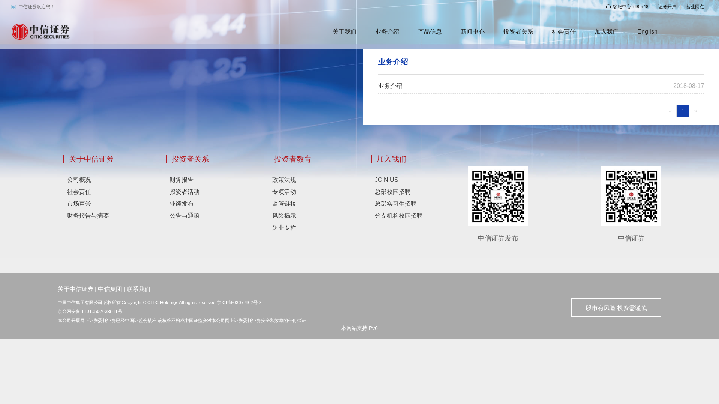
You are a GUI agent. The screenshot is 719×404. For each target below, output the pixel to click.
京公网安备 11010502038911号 (90, 311)
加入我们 (607, 31)
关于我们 (345, 31)
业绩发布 (182, 204)
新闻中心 (473, 31)
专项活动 (284, 192)
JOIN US (386, 180)
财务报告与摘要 (88, 215)
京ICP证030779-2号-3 (239, 302)
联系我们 (139, 289)
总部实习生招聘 (396, 204)
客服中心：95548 (631, 6)
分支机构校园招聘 (399, 215)
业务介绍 (387, 31)
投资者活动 (185, 192)
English (647, 31)
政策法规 (284, 180)
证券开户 (667, 6)
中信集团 (110, 289)
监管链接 (284, 204)
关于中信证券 (91, 159)
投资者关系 (518, 31)
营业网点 (695, 6)
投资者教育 (293, 159)
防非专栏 (284, 227)
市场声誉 (79, 204)
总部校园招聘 (393, 192)
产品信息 (430, 31)
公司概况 (79, 180)
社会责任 (564, 31)
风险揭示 (284, 215)
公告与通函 (185, 215)
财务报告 (182, 180)
